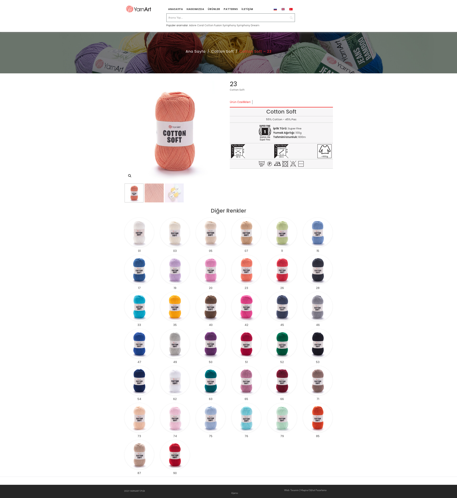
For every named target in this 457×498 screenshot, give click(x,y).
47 (139, 362)
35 (175, 325)
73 (139, 436)
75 (210, 436)
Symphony (229, 25)
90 (175, 473)
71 (318, 399)
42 (246, 325)
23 (246, 288)
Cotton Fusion (213, 25)
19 (175, 288)
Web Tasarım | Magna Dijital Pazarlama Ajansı (279, 491)
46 (318, 325)
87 (139, 473)
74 (175, 436)
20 (210, 288)
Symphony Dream (248, 25)
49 (175, 362)
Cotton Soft (222, 51)
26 (282, 288)
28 (318, 288)
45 (282, 325)
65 (246, 399)
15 (318, 251)
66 (282, 399)
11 (282, 251)
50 (210, 362)
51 (246, 362)
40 (211, 325)
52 (282, 362)
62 (175, 399)
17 (139, 288)
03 (175, 251)
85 (318, 436)
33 (139, 325)
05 (210, 251)
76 (246, 436)
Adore (192, 25)
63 (210, 399)
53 (318, 362)
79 (282, 436)
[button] (130, 176)
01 (139, 251)
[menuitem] (175, 9)
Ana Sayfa (196, 51)
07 (246, 251)
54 (139, 399)
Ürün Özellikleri (240, 102)
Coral (200, 25)
